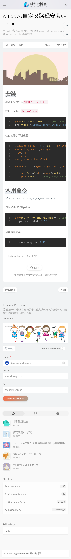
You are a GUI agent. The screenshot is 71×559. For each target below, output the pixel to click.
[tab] (13, 413)
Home (12, 44)
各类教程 (27, 34)
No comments (57, 30)
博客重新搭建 (20, 421)
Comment (9, 318)
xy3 (8, 30)
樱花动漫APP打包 (22, 432)
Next (63, 289)
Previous (10, 289)
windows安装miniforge (25, 465)
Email (7, 370)
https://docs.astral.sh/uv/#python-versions (31, 198)
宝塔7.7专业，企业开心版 (27, 454)
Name (7, 357)
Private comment (50, 348)
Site (5, 384)
